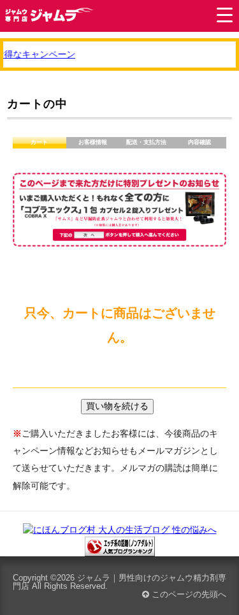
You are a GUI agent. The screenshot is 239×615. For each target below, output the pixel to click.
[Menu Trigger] (224, 14)
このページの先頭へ (187, 594)
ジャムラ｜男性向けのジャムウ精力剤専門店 (119, 582)
